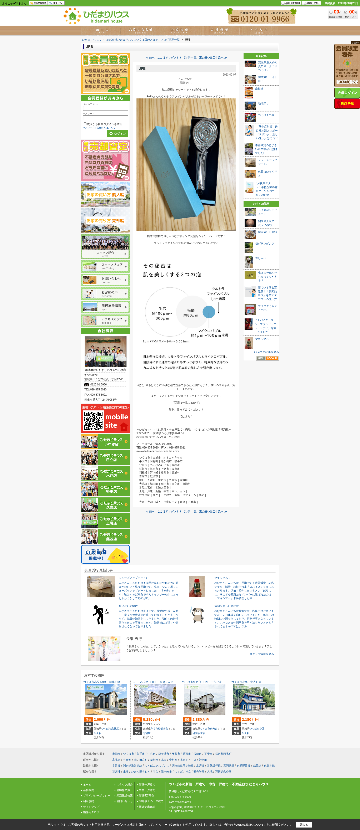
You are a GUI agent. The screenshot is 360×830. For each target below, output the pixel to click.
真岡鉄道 (228, 765)
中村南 (173, 759)
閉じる (304, 824)
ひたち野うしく (140, 771)
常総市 (198, 753)
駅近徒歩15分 (147, 806)
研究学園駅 (198, 733)
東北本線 (269, 765)
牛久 (155, 771)
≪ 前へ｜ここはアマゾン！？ (164, 57)
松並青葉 (163, 728)
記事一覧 (190, 57)
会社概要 (88, 790)
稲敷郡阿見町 (223, 753)
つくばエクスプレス (157, 765)
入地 (209, 771)
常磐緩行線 (214, 765)
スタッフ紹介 (124, 784)
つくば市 (106, 728)
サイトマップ (91, 806)
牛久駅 (97, 733)
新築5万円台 (146, 795)
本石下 (184, 759)
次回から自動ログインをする (104, 124)
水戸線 (200, 765)
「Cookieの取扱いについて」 (249, 824)
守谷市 (154, 728)
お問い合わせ (124, 801)
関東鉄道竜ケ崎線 (183, 765)
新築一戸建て (147, 784)
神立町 (203, 759)
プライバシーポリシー (96, 795)
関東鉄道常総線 (132, 765)
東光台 (214, 728)
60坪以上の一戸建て (151, 801)
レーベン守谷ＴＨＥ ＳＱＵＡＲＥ (154, 681)
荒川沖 (116, 771)
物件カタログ (91, 812)
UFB (142, 69)
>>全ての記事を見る (266, 352)
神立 (188, 771)
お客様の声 (123, 790)
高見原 (115, 728)
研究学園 (199, 771)
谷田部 (127, 759)
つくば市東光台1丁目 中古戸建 (201, 681)
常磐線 (116, 765)
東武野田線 (243, 765)
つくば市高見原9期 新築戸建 (101, 681)
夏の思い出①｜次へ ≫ (213, 57)
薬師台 (154, 759)
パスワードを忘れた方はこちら (99, 128)
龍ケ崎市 (163, 753)
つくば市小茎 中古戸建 (246, 681)
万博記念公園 (223, 771)
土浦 (126, 771)
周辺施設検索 (124, 795)
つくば (179, 771)
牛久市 (152, 753)
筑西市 (187, 753)
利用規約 (88, 801)
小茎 (261, 728)
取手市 (141, 753)
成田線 (257, 765)
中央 (193, 759)
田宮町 (143, 759)
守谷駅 (147, 733)
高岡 (163, 759)
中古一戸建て (147, 790)
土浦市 (116, 753)
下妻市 (208, 753)
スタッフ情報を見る (262, 654)
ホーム (87, 784)
